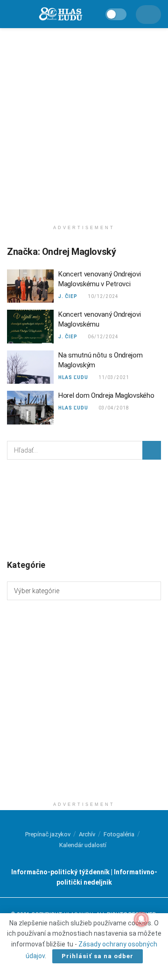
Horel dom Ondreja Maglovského (106, 395)
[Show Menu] (11, 14)
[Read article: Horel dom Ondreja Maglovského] (30, 407)
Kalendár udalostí (82, 845)
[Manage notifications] (141, 919)
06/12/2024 (102, 336)
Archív (87, 834)
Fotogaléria (119, 834)
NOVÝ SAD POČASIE (84, 509)
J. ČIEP (67, 296)
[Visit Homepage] (60, 14)
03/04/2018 (113, 407)
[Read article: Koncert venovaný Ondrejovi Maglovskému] (30, 326)
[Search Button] (151, 450)
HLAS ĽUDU (73, 377)
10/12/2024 (102, 296)
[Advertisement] (84, 121)
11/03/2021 (113, 377)
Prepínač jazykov (47, 834)
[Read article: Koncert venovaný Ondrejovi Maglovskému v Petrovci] (30, 286)
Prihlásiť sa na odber (97, 956)
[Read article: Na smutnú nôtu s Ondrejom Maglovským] (30, 367)
